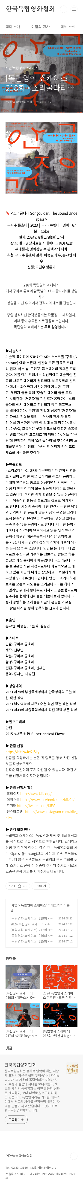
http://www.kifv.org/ (36, 793)
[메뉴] (74, 9)
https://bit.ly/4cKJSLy (22, 751)
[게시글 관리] (25, 886)
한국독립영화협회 (30, 9)
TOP (73, 1156)
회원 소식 (68, 26)
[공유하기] (19, 886)
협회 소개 (13, 26)
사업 (14, 905)
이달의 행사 (40, 26)
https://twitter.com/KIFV (36, 805)
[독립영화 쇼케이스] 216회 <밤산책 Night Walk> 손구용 (31, 938)
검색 (63, 9)
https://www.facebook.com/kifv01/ (47, 799)
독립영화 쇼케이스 (33, 905)
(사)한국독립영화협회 (19, 1155)
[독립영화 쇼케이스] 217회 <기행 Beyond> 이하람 (31, 932)
